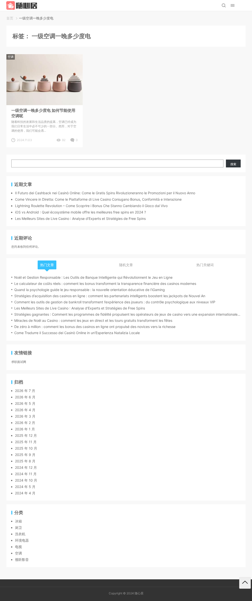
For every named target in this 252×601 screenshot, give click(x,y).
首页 (9, 18)
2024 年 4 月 (25, 493)
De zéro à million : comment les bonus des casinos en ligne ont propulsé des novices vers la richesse (94, 327)
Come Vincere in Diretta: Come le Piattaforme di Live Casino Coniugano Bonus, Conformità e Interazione (98, 199)
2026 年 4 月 (25, 410)
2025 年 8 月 (25, 461)
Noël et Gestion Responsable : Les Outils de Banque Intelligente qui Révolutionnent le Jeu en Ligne (93, 277)
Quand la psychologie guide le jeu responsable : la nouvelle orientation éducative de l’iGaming (89, 290)
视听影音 (22, 559)
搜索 (233, 164)
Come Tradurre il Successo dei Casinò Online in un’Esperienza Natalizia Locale (77, 333)
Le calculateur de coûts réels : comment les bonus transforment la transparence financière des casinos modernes (105, 283)
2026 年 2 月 (25, 423)
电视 (18, 547)
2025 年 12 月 (26, 435)
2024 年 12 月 (26, 467)
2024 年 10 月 (26, 480)
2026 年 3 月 (25, 416)
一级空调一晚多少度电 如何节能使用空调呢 (43, 113)
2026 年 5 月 (25, 403)
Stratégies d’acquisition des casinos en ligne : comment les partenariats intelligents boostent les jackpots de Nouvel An (109, 296)
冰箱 (18, 521)
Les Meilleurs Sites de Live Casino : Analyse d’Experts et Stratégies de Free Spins (80, 218)
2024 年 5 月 (25, 487)
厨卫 (18, 527)
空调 (11, 57)
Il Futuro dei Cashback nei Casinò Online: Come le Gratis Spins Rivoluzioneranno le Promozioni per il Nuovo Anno (105, 193)
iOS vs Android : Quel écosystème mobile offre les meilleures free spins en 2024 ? (80, 212)
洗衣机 (20, 534)
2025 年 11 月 (26, 442)
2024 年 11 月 (26, 474)
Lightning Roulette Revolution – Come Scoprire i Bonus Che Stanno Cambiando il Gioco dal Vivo (91, 206)
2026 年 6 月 (25, 397)
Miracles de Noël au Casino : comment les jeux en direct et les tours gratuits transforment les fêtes (93, 320)
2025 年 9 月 (25, 455)
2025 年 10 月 (26, 448)
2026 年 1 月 (25, 429)
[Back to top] (245, 583)
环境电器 (22, 540)
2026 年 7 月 (25, 391)
